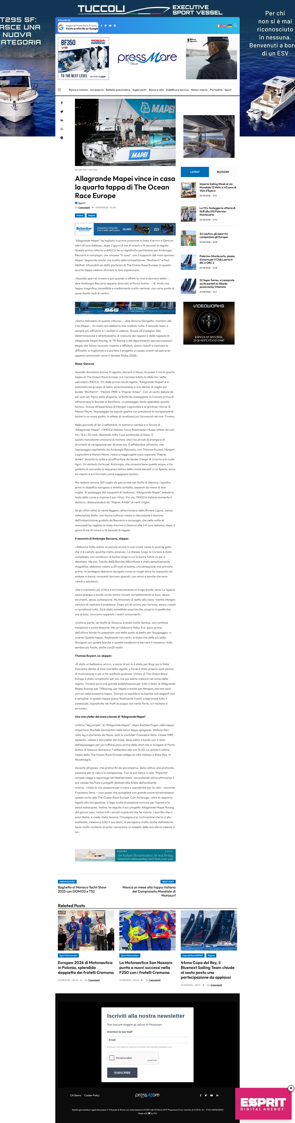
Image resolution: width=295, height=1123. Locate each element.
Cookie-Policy (92, 1095)
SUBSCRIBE (122, 1072)
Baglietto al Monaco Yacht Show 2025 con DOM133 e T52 (82, 889)
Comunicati (84, 207)
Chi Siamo (75, 1095)
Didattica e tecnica (177, 89)
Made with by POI (147, 1113)
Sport (227, 89)
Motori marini (199, 89)
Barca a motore (78, 89)
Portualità (216, 89)
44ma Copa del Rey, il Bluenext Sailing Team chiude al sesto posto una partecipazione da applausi (207, 970)
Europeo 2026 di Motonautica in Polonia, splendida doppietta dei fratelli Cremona (86, 967)
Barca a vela (156, 89)
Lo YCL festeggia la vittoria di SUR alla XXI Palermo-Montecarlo (217, 211)
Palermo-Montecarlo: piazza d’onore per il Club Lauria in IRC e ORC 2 (217, 259)
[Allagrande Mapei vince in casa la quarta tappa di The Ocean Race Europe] (62, 120)
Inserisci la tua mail (119, 1031)
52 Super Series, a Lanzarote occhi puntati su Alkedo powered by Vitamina (217, 283)
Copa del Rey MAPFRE (192, 955)
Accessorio (97, 89)
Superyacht (139, 89)
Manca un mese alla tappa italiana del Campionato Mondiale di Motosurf (149, 891)
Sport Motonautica (68, 955)
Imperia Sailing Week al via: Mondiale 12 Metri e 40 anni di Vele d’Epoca (218, 187)
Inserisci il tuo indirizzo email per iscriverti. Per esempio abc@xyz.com (139, 1047)
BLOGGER (223, 172)
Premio (80, 215)
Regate (91, 215)
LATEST (195, 172)
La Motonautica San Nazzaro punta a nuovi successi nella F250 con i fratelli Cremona (145, 967)
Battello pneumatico (118, 89)
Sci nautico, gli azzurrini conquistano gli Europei (214, 235)
